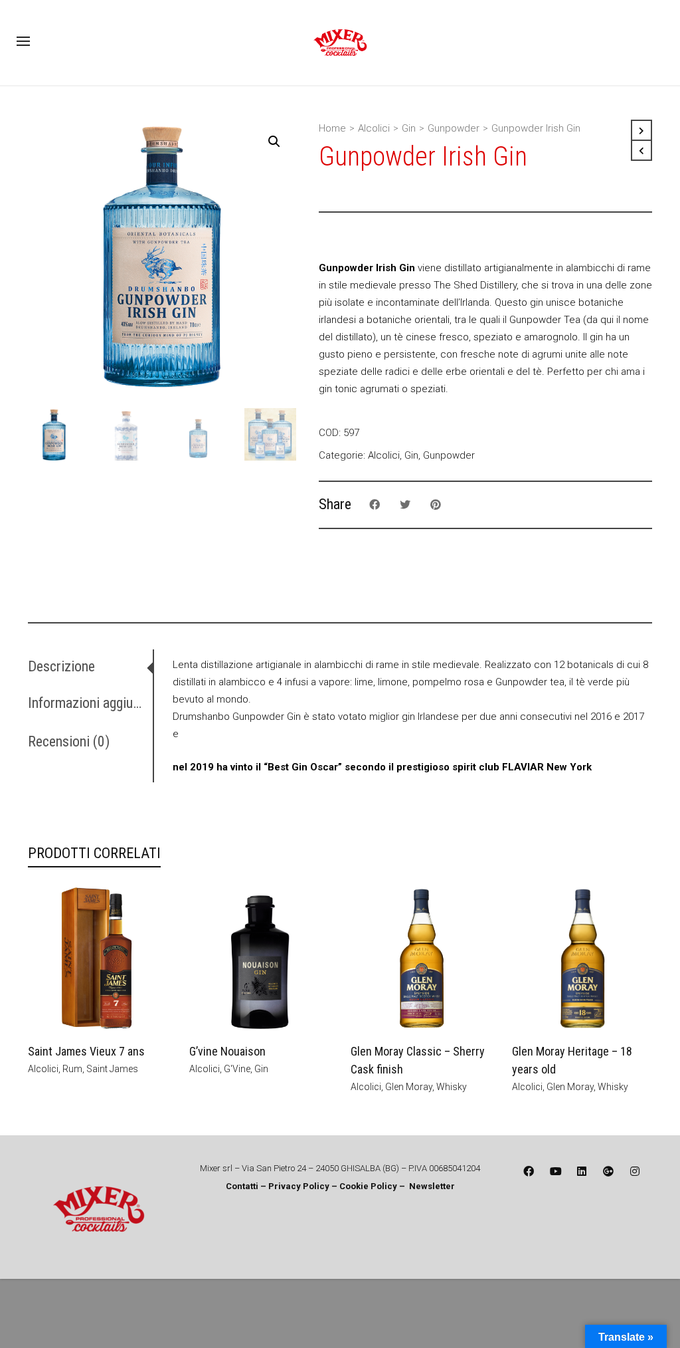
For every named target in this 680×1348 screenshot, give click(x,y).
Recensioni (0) (69, 741)
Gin (409, 128)
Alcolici (374, 128)
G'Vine (237, 1069)
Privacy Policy (299, 1186)
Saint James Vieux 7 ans (86, 1051)
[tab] (90, 666)
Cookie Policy (368, 1186)
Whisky (451, 1086)
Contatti (242, 1186)
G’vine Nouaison (227, 1051)
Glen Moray (408, 1086)
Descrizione (61, 666)
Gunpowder (453, 128)
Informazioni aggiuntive (87, 703)
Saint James (112, 1069)
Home (332, 128)
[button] (274, 142)
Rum (72, 1069)
